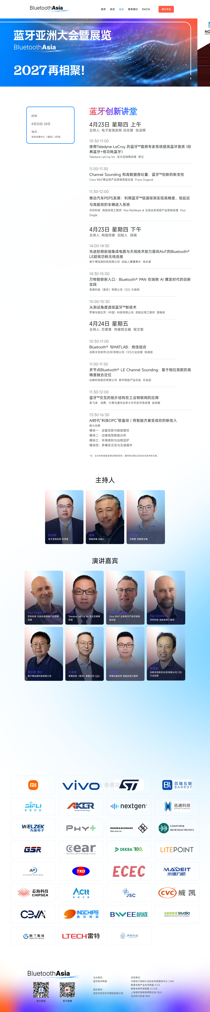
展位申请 (166, 9)
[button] (103, 83)
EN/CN (146, 9)
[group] (105, 51)
